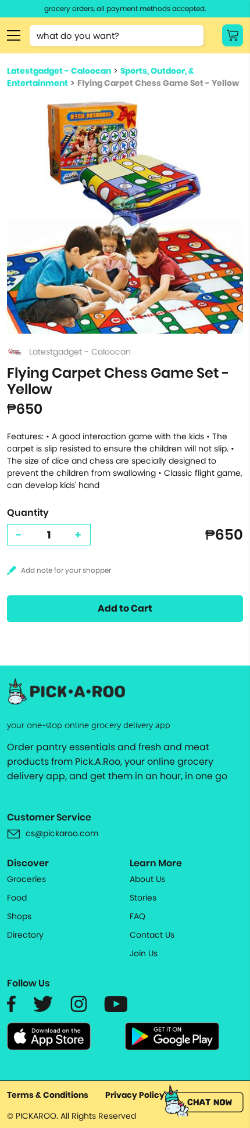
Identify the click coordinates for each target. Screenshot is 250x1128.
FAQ (137, 916)
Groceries (26, 879)
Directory (25, 935)
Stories (143, 897)
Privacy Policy (135, 1095)
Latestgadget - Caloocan (59, 71)
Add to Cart (125, 608)
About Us (147, 879)
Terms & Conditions (47, 1095)
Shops (19, 916)
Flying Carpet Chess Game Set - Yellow (158, 83)
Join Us (144, 953)
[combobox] (116, 35)
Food (17, 897)
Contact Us (152, 935)
